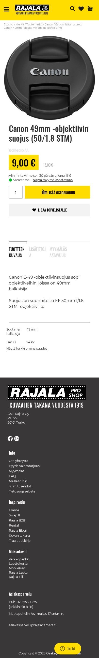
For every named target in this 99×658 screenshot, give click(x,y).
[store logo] (34, 10)
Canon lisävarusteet (68, 24)
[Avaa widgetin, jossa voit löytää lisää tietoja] (67, 649)
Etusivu (8, 24)
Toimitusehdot (20, 486)
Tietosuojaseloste (22, 491)
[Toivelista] (81, 8)
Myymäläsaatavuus (58, 251)
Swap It (14, 515)
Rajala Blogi (18, 530)
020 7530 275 (27, 602)
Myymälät (16, 471)
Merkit (20, 24)
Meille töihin (18, 481)
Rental (14, 525)
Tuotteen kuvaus (17, 251)
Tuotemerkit (34, 24)
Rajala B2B (17, 520)
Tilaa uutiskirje (19, 541)
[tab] (19, 249)
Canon (49, 24)
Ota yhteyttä (18, 461)
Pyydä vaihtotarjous (24, 466)
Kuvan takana (19, 535)
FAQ (12, 476)
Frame (14, 510)
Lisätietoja (37, 251)
